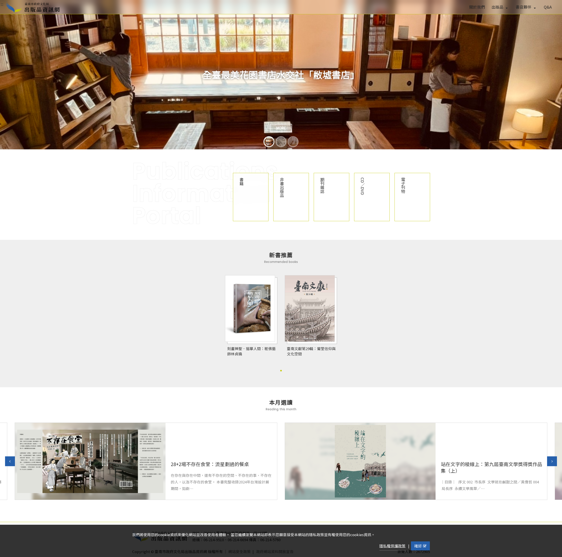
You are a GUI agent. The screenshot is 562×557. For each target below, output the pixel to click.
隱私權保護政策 (392, 545)
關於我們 (477, 7)
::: (2, 4)
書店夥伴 (524, 7)
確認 (418, 545)
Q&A (548, 7)
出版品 (498, 7)
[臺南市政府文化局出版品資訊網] (33, 7)
